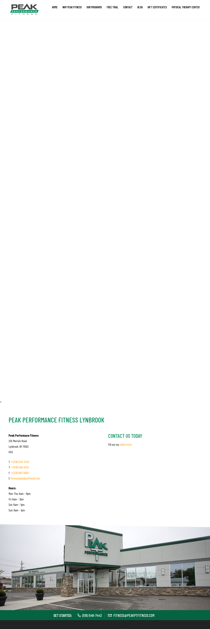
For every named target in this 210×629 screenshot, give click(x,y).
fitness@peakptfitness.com (25, 478)
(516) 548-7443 (92, 615)
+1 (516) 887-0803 (19, 473)
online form (126, 444)
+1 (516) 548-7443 (20, 462)
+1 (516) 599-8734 (20, 467)
